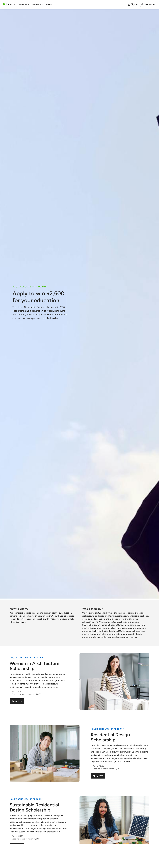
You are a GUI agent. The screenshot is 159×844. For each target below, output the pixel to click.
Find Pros (23, 4)
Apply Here (17, 701)
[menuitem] (24, 4)
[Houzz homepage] (9, 4)
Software (36, 4)
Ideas (48, 4)
